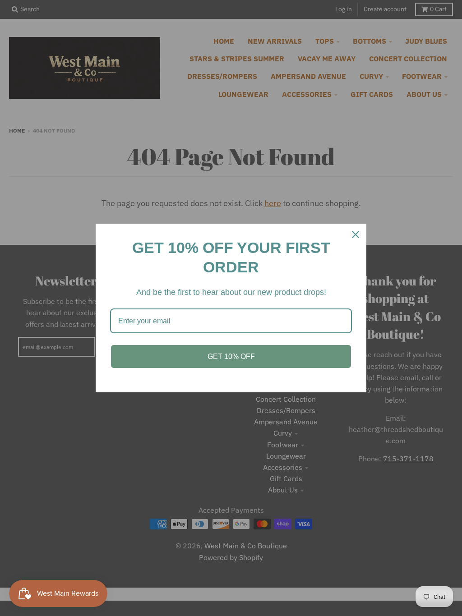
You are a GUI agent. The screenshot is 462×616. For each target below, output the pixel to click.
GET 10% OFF (231, 356)
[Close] (355, 234)
